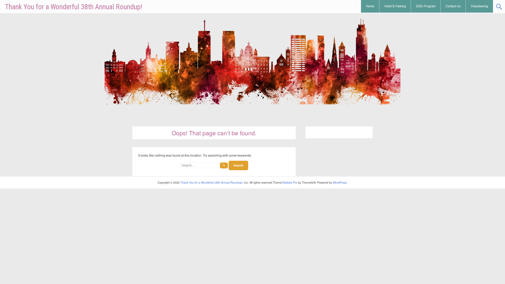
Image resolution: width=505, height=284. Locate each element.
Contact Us (453, 6)
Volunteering (479, 6)
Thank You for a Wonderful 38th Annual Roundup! (73, 7)
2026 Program (426, 6)
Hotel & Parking (395, 6)
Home (370, 6)
